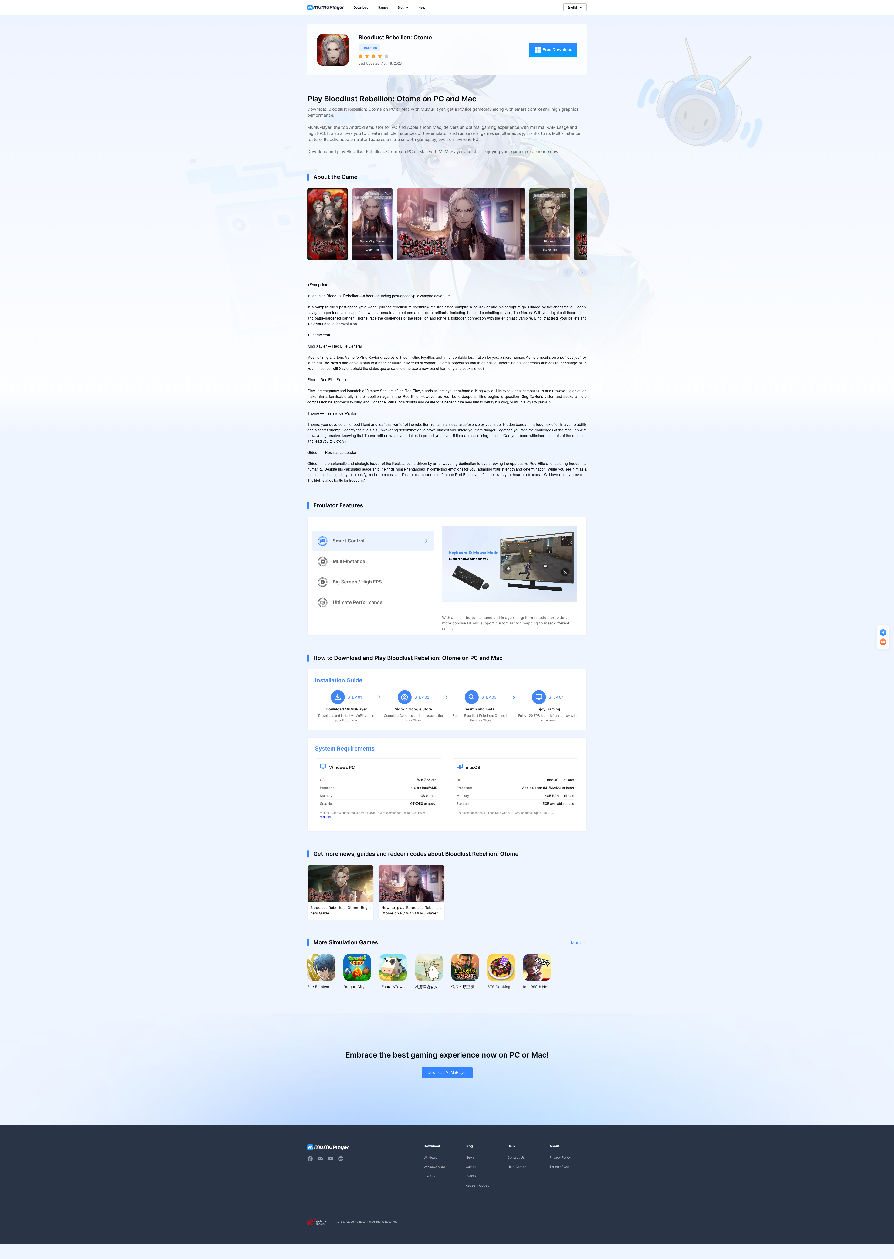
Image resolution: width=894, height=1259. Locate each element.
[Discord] (320, 1158)
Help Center (517, 1167)
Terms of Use (559, 1167)
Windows (430, 1157)
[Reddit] (341, 1158)
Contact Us (516, 1157)
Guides (471, 1167)
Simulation (369, 48)
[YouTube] (330, 1158)
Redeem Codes (477, 1185)
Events (471, 1176)
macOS (429, 1176)
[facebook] (310, 1158)
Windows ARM (434, 1167)
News (470, 1157)
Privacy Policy (560, 1157)
